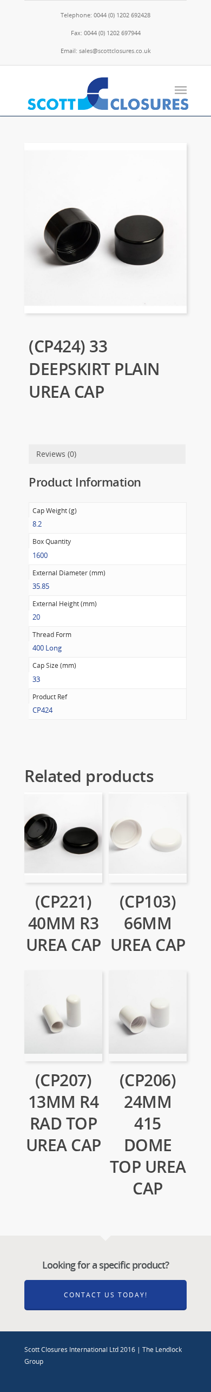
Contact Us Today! (106, 1294)
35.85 (40, 586)
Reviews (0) (56, 454)
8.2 (37, 524)
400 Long (47, 648)
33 (36, 679)
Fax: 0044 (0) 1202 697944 (106, 33)
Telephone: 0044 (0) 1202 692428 (105, 15)
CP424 (42, 710)
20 (36, 617)
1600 (40, 555)
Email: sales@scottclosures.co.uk (106, 51)
